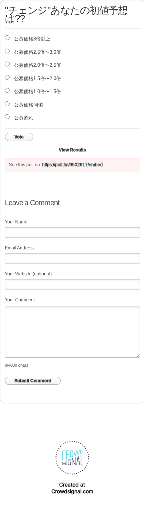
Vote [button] (19, 137)
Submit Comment (32, 380)
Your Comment (20, 299)
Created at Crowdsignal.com (72, 487)
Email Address (19, 248)
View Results (72, 150)
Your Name (16, 222)
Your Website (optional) (28, 273)
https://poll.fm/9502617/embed (72, 164)
